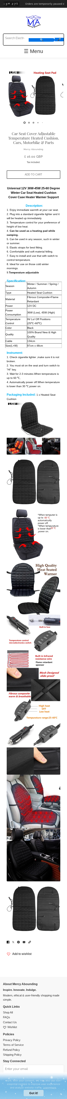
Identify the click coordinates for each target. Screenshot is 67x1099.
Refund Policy (11, 1049)
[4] (42, 122)
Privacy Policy (11, 1040)
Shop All (8, 1012)
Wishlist (12, 1027)
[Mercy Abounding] (33, 21)
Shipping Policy (12, 1054)
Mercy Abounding (33, 149)
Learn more (49, 1087)
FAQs (6, 1017)
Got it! (33, 1093)
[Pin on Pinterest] (18, 942)
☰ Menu (33, 51)
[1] (29, 122)
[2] (33, 122)
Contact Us (10, 1022)
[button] (29, 942)
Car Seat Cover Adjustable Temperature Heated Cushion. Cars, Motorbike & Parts (33, 138)
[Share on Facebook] (8, 942)
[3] (38, 122)
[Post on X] (13, 942)
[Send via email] (24, 942)
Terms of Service (13, 1044)
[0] (24, 122)
